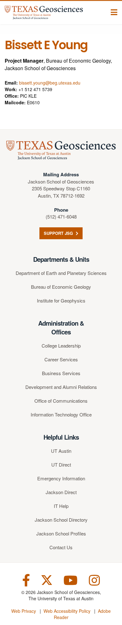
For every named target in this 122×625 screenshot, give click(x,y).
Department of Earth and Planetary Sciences (61, 273)
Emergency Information (61, 478)
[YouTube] (71, 579)
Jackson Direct (61, 492)
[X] (46, 579)
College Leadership (61, 345)
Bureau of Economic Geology (61, 286)
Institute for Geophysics (61, 300)
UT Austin (61, 450)
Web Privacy (23, 611)
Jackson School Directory (61, 519)
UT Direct (61, 464)
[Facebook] (26, 579)
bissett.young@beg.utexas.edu (49, 83)
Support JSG (59, 233)
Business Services (61, 373)
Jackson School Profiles (61, 533)
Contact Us (61, 547)
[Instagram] (94, 579)
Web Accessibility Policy (66, 611)
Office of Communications (61, 400)
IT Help (61, 506)
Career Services (61, 359)
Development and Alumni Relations (61, 387)
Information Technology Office (61, 414)
